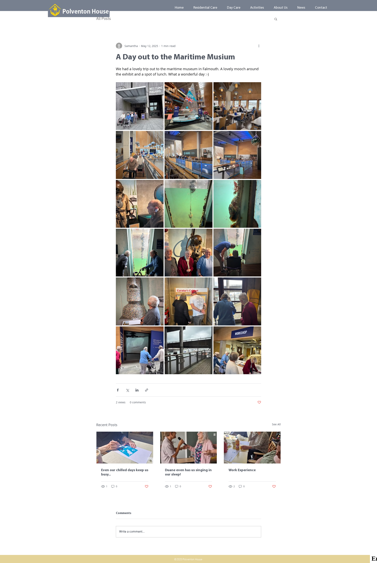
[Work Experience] (252, 447)
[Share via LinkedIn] (137, 390)
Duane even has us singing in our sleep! (188, 472)
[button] (276, 18)
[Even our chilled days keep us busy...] (124, 447)
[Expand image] (140, 106)
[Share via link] (146, 390)
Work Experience (242, 470)
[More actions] (258, 45)
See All (276, 424)
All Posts (103, 19)
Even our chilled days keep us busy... (124, 472)
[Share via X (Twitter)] (127, 390)
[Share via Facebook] (118, 390)
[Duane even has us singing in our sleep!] (188, 447)
